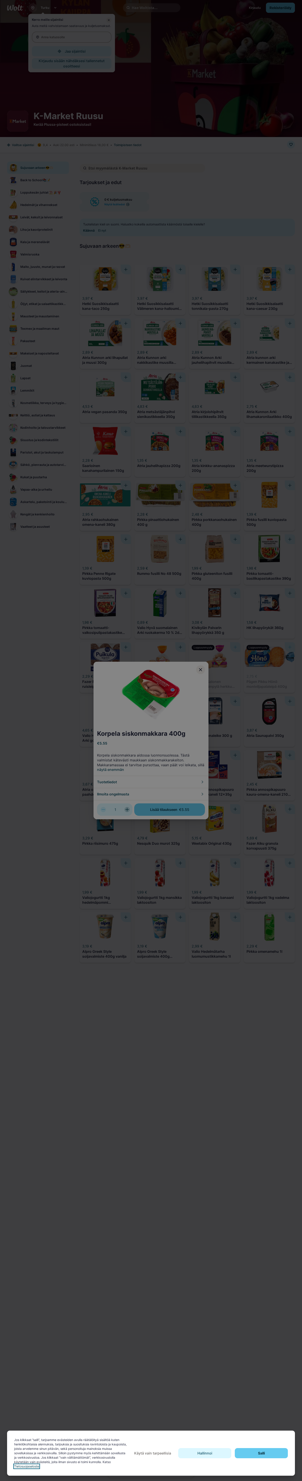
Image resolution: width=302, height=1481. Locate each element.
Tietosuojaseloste (26, 1466)
